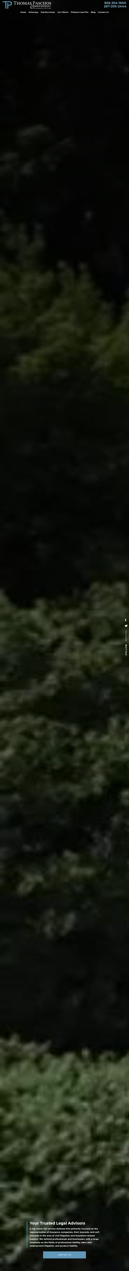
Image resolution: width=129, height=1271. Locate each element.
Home (23, 12)
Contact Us (103, 12)
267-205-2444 (115, 6)
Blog (93, 12)
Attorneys (33, 12)
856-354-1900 (115, 3)
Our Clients (62, 12)
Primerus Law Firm (79, 12)
